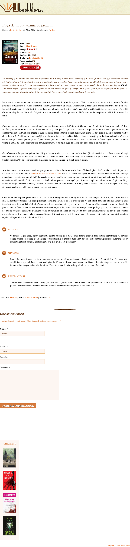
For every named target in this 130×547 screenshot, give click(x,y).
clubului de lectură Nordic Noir (46, 173)
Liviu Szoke (15, 29)
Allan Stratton (32, 46)
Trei (28, 52)
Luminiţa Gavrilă (36, 58)
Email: (4, 346)
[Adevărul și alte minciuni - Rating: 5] (9, 480)
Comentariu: (5, 367)
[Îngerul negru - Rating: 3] (9, 457)
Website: (4, 356)
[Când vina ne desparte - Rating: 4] (9, 503)
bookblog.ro (22, 7)
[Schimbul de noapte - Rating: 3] (9, 525)
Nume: (4, 328)
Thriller (51, 29)
